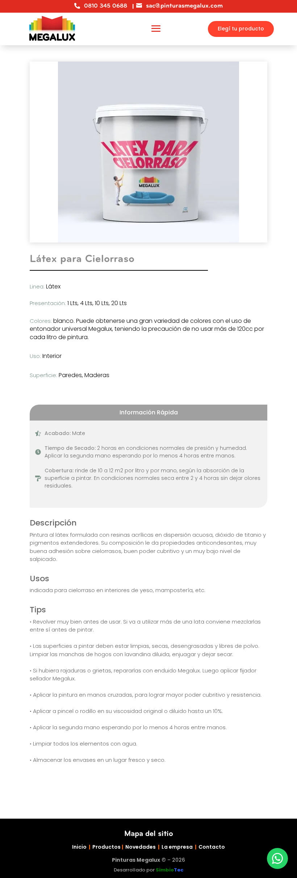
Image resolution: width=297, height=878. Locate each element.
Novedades (140, 846)
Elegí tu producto (241, 28)
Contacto (211, 846)
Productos (106, 846)
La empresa (177, 846)
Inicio (79, 846)
